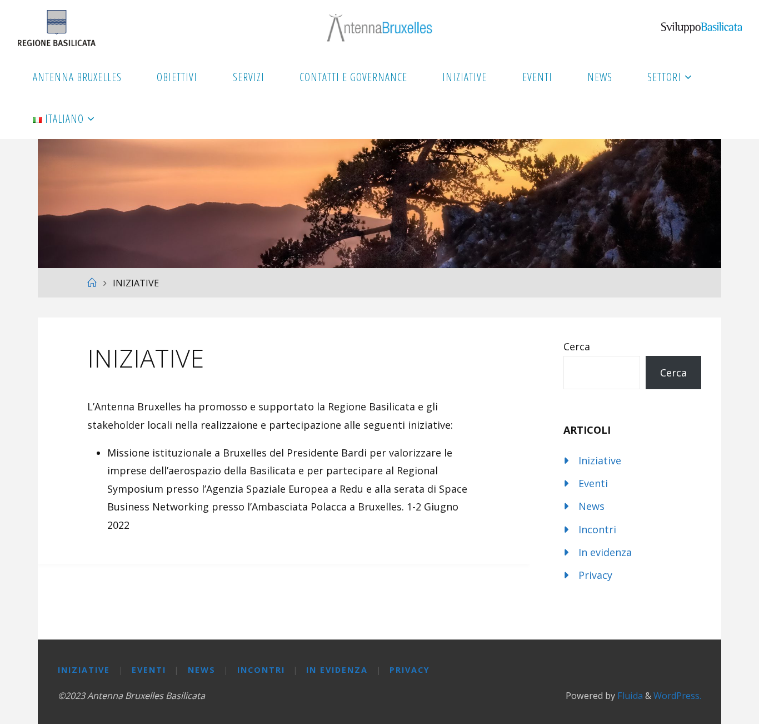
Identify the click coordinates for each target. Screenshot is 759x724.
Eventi (593, 483)
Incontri (597, 529)
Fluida (629, 696)
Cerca (576, 346)
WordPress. (677, 696)
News (591, 506)
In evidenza (605, 552)
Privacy (595, 575)
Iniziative (599, 460)
